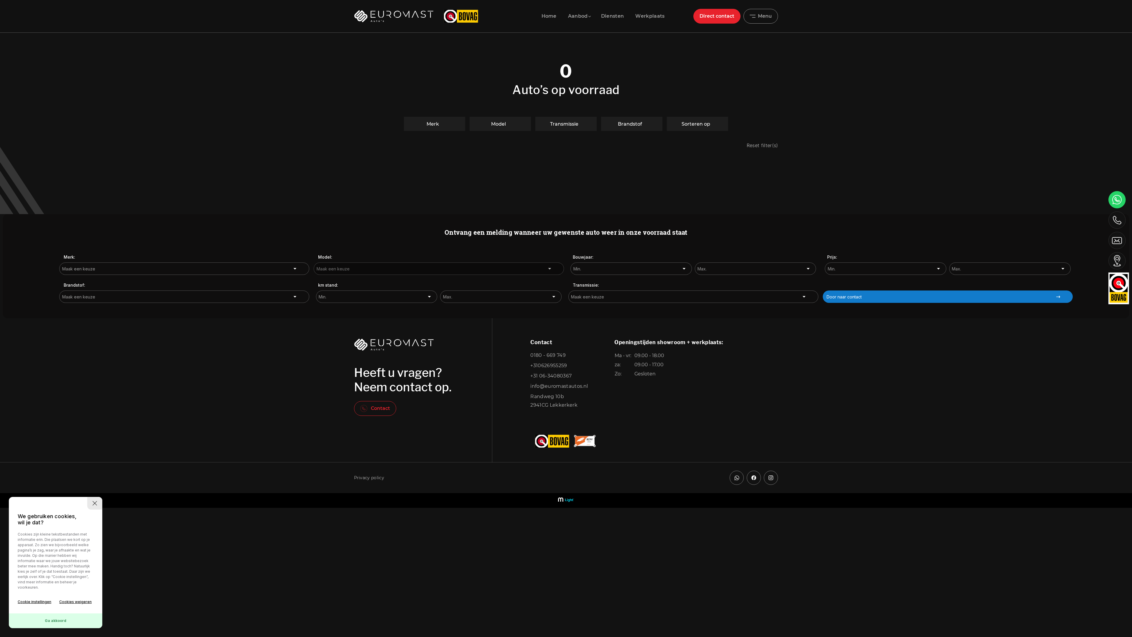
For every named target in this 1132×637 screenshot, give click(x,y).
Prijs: (832, 257)
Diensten (612, 16)
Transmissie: (586, 285)
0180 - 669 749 (547, 355)
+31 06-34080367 (551, 376)
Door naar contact (844, 296)
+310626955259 (548, 365)
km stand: (328, 285)
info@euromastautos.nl (559, 386)
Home (549, 16)
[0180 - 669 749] (1117, 220)
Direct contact (717, 16)
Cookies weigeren (75, 602)
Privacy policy (369, 477)
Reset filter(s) (762, 145)
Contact (380, 408)
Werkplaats (649, 16)
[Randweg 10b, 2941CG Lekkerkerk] (1117, 260)
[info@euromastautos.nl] (1117, 240)
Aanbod (578, 16)
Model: (325, 257)
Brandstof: (74, 285)
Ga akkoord (55, 620)
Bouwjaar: (583, 257)
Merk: (69, 257)
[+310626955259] (1117, 199)
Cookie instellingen (34, 602)
